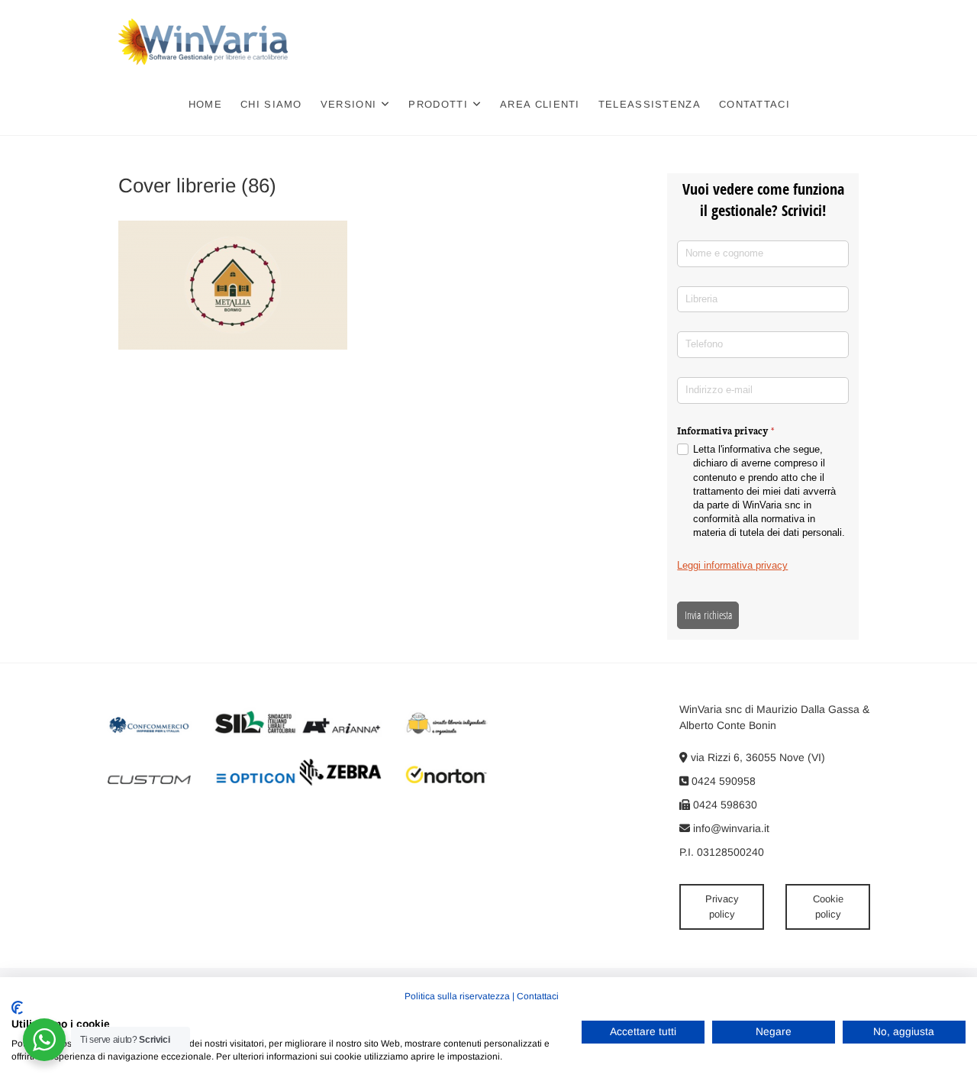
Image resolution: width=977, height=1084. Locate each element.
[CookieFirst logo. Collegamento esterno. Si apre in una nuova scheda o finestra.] (17, 1008)
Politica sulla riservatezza (457, 996)
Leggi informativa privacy (732, 565)
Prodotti (437, 104)
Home (205, 104)
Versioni (348, 104)
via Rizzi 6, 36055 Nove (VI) (756, 757)
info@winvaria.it (729, 828)
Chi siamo (271, 104)
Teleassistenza (649, 104)
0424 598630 (723, 804)
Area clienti (540, 104)
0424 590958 (722, 781)
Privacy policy (722, 906)
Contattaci (754, 104)
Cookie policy (828, 906)
